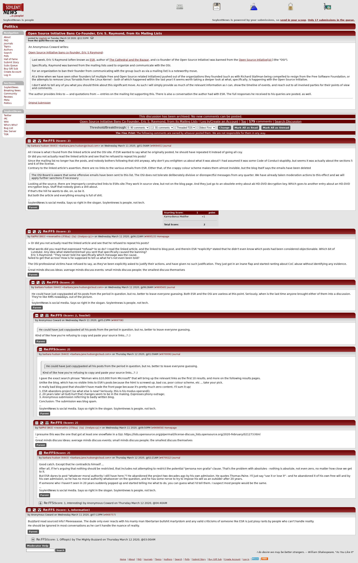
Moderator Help (37, 545)
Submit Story (11, 62)
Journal (167, 146)
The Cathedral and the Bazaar (129, 59)
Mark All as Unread (276, 127)
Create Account (12, 72)
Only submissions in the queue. (331, 20)
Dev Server (10, 131)
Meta (6, 100)
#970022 (165, 457)
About (7, 37)
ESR (92, 59)
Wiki (6, 121)
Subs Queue (11, 65)
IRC (5, 118)
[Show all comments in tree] (39, 141)
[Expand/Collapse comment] (29, 141)
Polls (6, 56)
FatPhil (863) (38, 236)
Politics (11, 26)
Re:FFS (49, 140)
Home (123, 559)
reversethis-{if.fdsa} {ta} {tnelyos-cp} (70, 236)
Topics (7, 46)
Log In (7, 75)
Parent (33, 207)
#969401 (156, 146)
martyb (43, 38)
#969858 (157, 427)
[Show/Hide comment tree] (34, 141)
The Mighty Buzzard (89, 539)
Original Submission (40, 103)
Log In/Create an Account (219, 121)
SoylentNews (13, 10)
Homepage (163, 236)
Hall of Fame (11, 59)
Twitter (7, 115)
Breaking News (12, 90)
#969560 (160, 287)
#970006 (165, 354)
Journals (8, 43)
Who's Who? (11, 125)
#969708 (117, 320)
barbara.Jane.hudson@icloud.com (79, 146)
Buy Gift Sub (11, 68)
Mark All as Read (246, 127)
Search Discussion (288, 121)
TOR (6, 134)
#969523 (150, 236)
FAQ (6, 40)
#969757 (109, 514)
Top (243, 121)
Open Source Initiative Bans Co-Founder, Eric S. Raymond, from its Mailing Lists (95, 33)
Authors (8, 49)
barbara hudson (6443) (44, 146)
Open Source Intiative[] (256, 59)
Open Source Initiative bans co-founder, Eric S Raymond (66, 52)
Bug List (8, 128)
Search (8, 53)
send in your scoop (293, 20)
